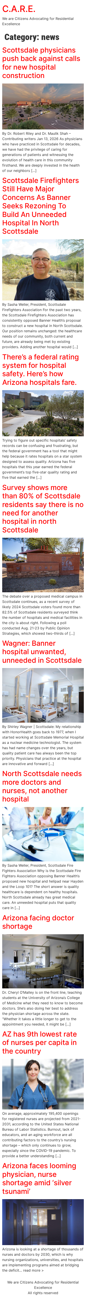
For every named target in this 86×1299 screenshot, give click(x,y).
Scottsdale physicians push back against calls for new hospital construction (41, 63)
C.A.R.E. (19, 8)
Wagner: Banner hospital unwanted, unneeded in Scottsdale (42, 652)
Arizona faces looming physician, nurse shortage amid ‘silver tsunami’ (39, 1178)
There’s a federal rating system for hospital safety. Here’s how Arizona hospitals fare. (40, 370)
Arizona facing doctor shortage (38, 922)
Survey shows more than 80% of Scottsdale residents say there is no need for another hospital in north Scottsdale (43, 508)
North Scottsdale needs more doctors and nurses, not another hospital (42, 786)
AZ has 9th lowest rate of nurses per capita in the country (39, 1042)
